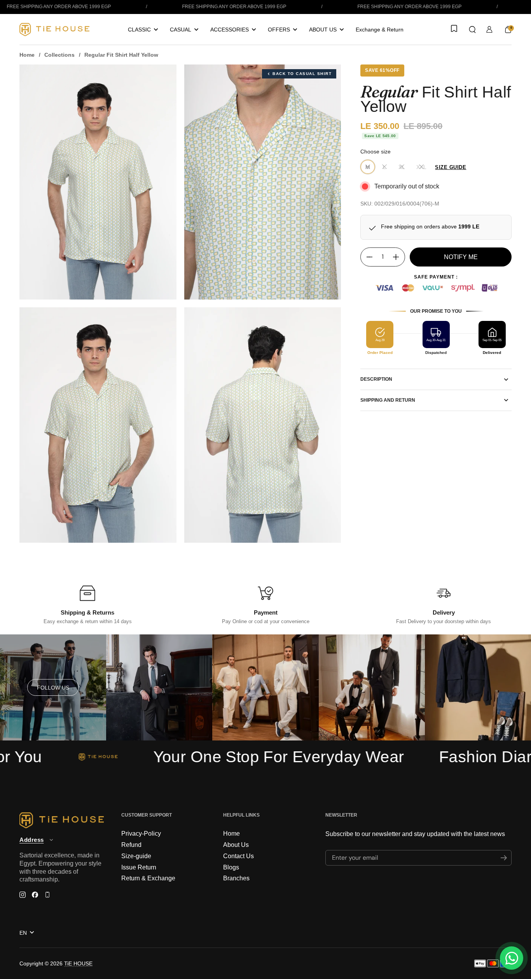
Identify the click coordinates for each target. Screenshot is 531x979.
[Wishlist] (453, 29)
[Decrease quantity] (366, 257)
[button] (472, 29)
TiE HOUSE (78, 963)
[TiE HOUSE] (54, 29)
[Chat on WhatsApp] (511, 958)
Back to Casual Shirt (302, 73)
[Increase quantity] (399, 257)
